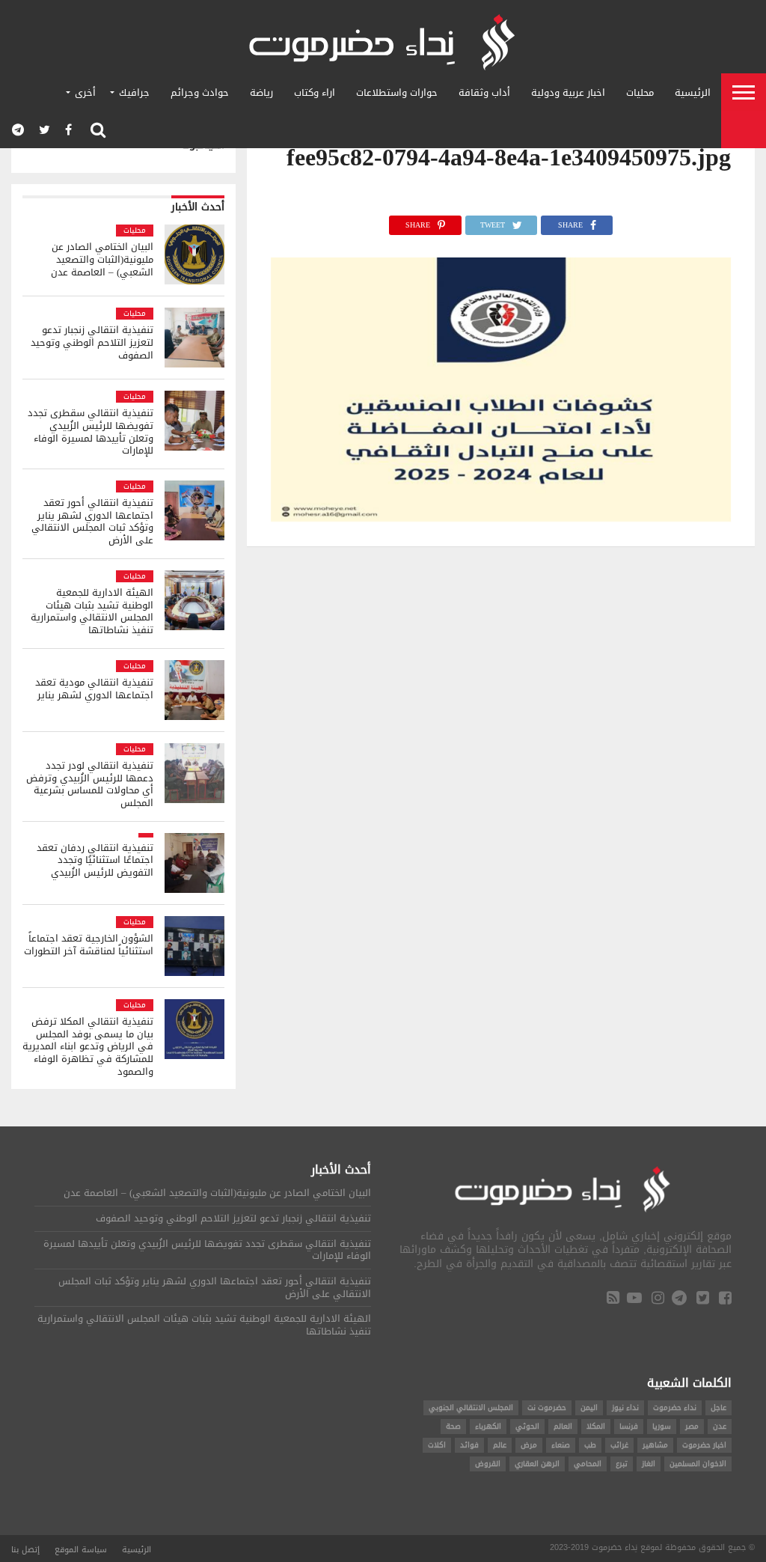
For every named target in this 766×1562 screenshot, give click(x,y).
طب (590, 1445)
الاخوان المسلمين (698, 1463)
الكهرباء (488, 1426)
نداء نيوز (625, 1407)
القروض (487, 1463)
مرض (529, 1445)
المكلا (595, 1426)
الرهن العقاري (537, 1463)
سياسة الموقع (81, 1550)
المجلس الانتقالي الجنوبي (471, 1407)
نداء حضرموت (674, 1407)
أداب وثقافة (484, 92)
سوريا (661, 1426)
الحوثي (527, 1426)
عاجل (718, 1407)
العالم (563, 1426)
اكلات (437, 1445)
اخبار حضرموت (704, 1445)
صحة (453, 1426)
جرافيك (134, 92)
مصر (692, 1426)
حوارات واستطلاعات (397, 92)
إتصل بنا (25, 1550)
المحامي (587, 1463)
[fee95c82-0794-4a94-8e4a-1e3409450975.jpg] (501, 517)
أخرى (85, 92)
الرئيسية (693, 92)
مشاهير (655, 1445)
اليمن (589, 1407)
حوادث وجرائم (200, 92)
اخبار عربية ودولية (568, 92)
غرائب (619, 1445)
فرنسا (628, 1426)
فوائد (469, 1445)
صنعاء (560, 1445)
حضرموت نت (546, 1407)
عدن (719, 1426)
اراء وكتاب (314, 92)
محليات (640, 92)
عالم (499, 1445)
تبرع (622, 1463)
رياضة (261, 92)
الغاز (648, 1463)
